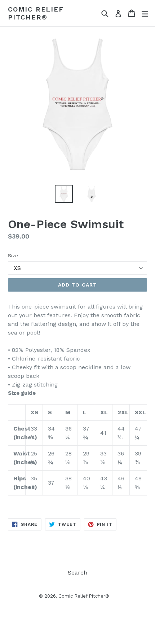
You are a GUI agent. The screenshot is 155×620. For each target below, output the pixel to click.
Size (13, 255)
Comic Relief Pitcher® (36, 13)
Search (77, 572)
